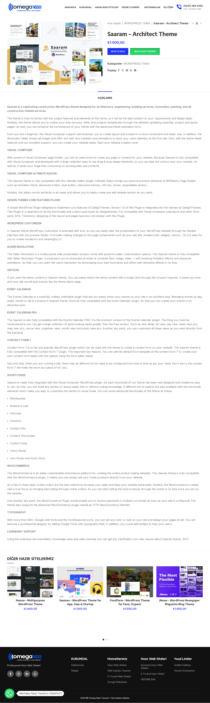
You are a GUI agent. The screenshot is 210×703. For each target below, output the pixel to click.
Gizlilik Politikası (182, 665)
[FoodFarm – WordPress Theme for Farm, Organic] (130, 581)
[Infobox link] (190, 7)
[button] (145, 51)
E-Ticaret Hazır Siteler (153, 673)
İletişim (74, 670)
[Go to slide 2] (106, 639)
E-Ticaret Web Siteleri (119, 676)
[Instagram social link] (18, 674)
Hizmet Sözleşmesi (184, 670)
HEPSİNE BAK (148, 679)
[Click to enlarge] (14, 78)
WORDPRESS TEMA (137, 23)
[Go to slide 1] (103, 639)
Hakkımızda (77, 665)
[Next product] (201, 24)
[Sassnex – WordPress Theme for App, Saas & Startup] (80, 581)
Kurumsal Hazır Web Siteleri (152, 666)
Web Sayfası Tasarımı (119, 670)
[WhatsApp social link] (35, 674)
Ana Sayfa (114, 23)
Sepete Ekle (118, 51)
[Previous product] (193, 24)
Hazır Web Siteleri (117, 665)
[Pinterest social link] (127, 70)
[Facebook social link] (119, 70)
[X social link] (123, 70)
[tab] (105, 96)
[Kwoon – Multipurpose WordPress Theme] (30, 581)
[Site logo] (25, 7)
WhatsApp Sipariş (145, 51)
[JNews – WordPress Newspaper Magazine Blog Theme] (179, 581)
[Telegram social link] (135, 70)
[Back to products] (197, 24)
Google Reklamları (117, 682)
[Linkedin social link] (131, 70)
